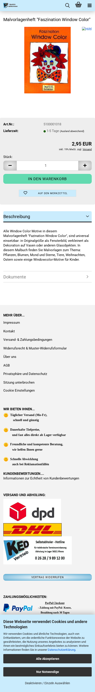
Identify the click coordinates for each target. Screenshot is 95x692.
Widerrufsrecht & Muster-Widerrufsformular (35, 348)
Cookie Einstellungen (19, 390)
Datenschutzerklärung (61, 649)
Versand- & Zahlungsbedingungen (27, 340)
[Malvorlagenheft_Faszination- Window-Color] (47, 60)
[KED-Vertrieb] (9, 5)
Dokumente (14, 277)
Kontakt (9, 331)
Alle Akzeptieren (47, 658)
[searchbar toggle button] (67, 5)
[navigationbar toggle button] (89, 5)
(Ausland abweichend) (72, 131)
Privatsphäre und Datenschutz (25, 374)
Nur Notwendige (47, 672)
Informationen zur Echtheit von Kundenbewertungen (41, 478)
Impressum (11, 323)
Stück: (8, 157)
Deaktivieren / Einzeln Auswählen (47, 683)
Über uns (9, 357)
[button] (10, 166)
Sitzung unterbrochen (18, 382)
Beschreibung (16, 216)
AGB (6, 365)
